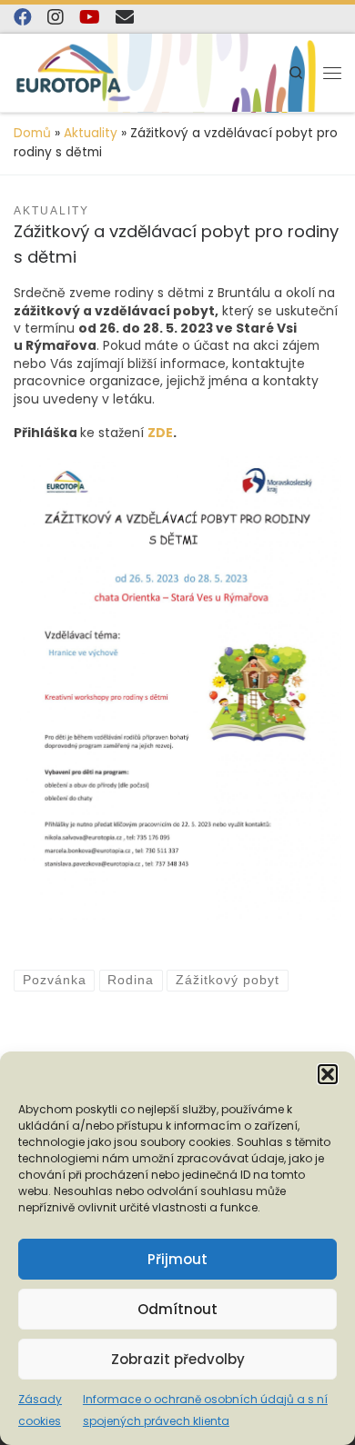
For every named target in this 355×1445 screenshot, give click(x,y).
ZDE (160, 433)
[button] (328, 1074)
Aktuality (90, 133)
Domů (32, 133)
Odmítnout (177, 1309)
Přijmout (177, 1259)
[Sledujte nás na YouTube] (89, 17)
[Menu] (332, 73)
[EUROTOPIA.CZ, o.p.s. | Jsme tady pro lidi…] (73, 73)
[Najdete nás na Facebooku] (23, 17)
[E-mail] (125, 17)
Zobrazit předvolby (178, 1359)
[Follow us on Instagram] (55, 17)
